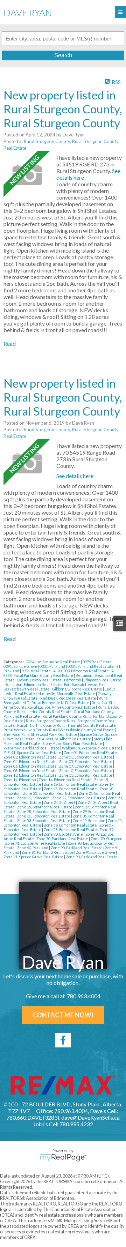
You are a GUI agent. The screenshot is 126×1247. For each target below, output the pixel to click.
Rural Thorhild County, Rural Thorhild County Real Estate (67, 725)
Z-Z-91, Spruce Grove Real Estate (33, 752)
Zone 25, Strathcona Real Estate (45, 807)
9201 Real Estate (36, 671)
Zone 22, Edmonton (33, 798)
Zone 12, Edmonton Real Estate (30, 775)
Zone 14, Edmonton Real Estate (65, 779)
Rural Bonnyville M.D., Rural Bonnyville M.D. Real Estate (56, 700)
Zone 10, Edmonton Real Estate (86, 770)
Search (63, 55)
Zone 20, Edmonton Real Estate (50, 793)
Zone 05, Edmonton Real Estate (86, 761)
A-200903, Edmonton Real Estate (81, 671)
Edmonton (73, 680)
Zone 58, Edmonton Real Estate (71, 829)
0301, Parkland (53, 666)
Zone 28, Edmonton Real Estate (44, 811)
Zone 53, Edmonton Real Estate (44, 820)
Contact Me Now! (63, 1015)
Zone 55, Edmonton (89, 820)
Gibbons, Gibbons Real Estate (77, 689)
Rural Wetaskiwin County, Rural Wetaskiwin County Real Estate (59, 729)
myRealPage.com (63, 1158)
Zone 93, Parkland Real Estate (92, 856)
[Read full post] (27, 175)
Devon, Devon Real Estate (39, 680)
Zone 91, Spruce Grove (96, 852)
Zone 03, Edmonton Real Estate (86, 757)
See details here (74, 475)
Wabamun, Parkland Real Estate (32, 748)
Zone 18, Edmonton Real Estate (71, 788)
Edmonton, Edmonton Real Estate (33, 684)
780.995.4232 (76, 1124)
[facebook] (63, 1040)
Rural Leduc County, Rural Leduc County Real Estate (61, 709)
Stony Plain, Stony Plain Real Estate (72, 743)
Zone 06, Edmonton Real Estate (30, 766)
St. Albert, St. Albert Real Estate (64, 739)
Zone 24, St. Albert (60, 802)
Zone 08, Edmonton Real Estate (30, 770)
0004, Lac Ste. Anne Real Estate (53, 661)
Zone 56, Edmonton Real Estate (71, 825)
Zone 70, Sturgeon (106, 838)
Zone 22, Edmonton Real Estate (79, 798)
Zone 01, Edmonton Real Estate (91, 752)
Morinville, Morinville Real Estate (66, 693)
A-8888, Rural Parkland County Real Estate (59, 673)
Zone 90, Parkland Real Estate (77, 847)
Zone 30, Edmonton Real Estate (44, 816)
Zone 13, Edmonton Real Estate (86, 775)
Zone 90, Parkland (33, 847)
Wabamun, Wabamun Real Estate (91, 748)
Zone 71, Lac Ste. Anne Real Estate (35, 843)
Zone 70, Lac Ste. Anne (64, 834)
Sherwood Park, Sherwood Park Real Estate (41, 734)
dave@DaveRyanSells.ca (90, 1117)
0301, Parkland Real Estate (91, 666)
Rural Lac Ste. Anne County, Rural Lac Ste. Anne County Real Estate (59, 704)
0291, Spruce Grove (21, 666)
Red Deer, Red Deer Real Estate (68, 698)
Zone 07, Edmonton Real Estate (86, 766)
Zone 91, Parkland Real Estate (48, 852)
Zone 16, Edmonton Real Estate (71, 784)
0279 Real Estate (97, 661)
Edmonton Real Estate (102, 680)
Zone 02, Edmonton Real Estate (30, 757)
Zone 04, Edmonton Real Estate (30, 761)
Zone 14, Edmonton (20, 779)
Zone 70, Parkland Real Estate (62, 838)
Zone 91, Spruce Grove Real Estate (34, 856)
